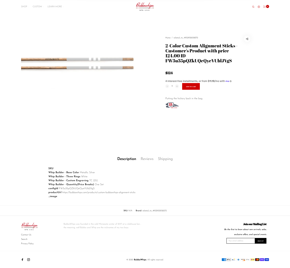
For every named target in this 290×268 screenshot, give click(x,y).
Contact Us (26, 235)
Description (126, 159)
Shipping (165, 159)
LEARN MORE (54, 7)
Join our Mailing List (254, 224)
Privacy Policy (27, 244)
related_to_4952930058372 (154, 211)
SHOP (24, 7)
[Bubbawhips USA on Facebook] (22, 259)
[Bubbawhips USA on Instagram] (28, 259)
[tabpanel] (83, 87)
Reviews (147, 159)
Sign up (261, 241)
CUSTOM (37, 7)
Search (24, 239)
